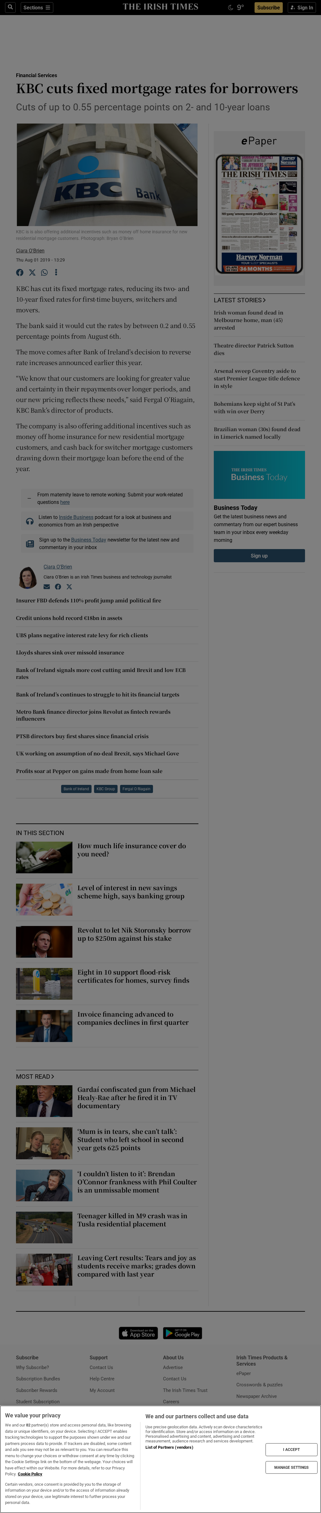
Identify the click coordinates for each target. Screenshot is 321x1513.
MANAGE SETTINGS (291, 1467)
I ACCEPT (291, 1449)
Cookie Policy (30, 1474)
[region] (160, 1459)
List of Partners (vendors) (169, 1447)
